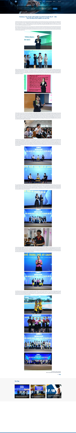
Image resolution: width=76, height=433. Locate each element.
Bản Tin (44, 1)
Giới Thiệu (29, 1)
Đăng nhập (59, 1)
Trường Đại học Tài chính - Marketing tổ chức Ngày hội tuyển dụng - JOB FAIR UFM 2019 (54, 396)
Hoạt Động (39, 1)
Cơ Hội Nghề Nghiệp (34, 1)
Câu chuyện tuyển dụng (49, 1)
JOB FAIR (54, 1)
